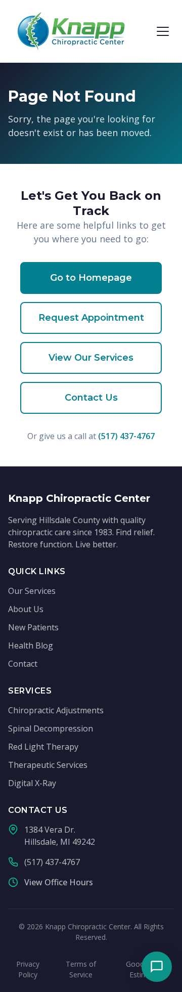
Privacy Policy (27, 969)
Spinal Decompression (50, 728)
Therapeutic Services (47, 764)
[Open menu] (163, 31)
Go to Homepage (91, 277)
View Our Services (91, 357)
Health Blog (30, 645)
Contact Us (91, 397)
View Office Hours (58, 882)
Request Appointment (91, 317)
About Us (25, 609)
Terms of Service (81, 969)
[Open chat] (157, 967)
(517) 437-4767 (126, 436)
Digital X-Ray (32, 783)
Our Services (32, 590)
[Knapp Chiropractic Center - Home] (71, 31)
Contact (22, 663)
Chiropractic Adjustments (56, 710)
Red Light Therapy (43, 746)
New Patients (33, 627)
